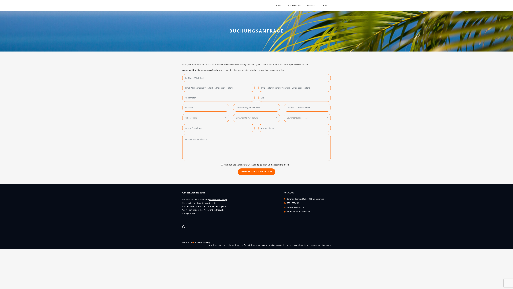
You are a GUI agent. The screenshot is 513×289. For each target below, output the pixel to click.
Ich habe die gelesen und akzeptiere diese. (256, 164)
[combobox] (205, 118)
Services (310, 6)
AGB (210, 245)
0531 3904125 (293, 203)
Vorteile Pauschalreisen (297, 245)
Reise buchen (293, 6)
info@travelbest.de (295, 207)
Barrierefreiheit (243, 245)
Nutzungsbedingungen (320, 245)
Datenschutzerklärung (247, 164)
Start (278, 6)
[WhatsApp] (183, 227)
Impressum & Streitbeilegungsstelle (269, 245)
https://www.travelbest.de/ (299, 211)
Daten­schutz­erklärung (224, 245)
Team (325, 6)
